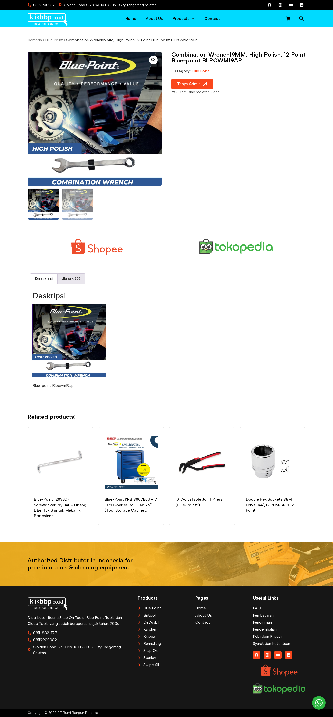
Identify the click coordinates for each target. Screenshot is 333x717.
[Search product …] (301, 19)
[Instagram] (280, 5)
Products (181, 18)
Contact (212, 18)
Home (130, 18)
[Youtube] (291, 5)
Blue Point (54, 40)
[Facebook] (269, 5)
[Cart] (288, 18)
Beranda (35, 40)
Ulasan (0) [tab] (70, 278)
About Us (154, 18)
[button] (153, 60)
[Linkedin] (301, 5)
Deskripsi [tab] (44, 278)
